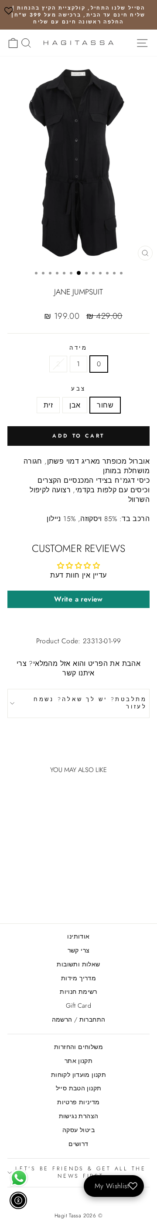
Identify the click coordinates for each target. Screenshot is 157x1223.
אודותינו (78, 936)
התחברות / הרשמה (79, 1019)
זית (48, 405)
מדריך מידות (78, 978)
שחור (105, 405)
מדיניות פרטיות (78, 1102)
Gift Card (79, 1005)
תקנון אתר (79, 1060)
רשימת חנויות (78, 991)
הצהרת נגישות (79, 1116)
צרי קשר (79, 950)
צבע (78, 389)
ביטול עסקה (78, 1130)
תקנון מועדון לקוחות (78, 1074)
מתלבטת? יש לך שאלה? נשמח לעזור (90, 703)
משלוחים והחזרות (78, 1047)
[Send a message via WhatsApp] (19, 1178)
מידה (78, 348)
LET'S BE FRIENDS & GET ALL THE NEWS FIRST (80, 1172)
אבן (74, 405)
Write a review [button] (78, 599)
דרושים (78, 1143)
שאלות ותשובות (78, 964)
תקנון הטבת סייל (79, 1088)
